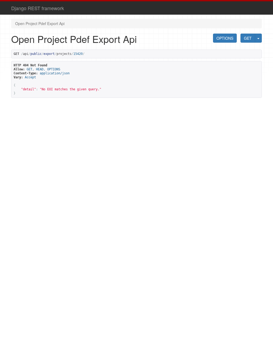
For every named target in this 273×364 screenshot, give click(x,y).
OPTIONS (224, 38)
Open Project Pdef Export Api (40, 23)
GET (248, 38)
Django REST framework (37, 8)
